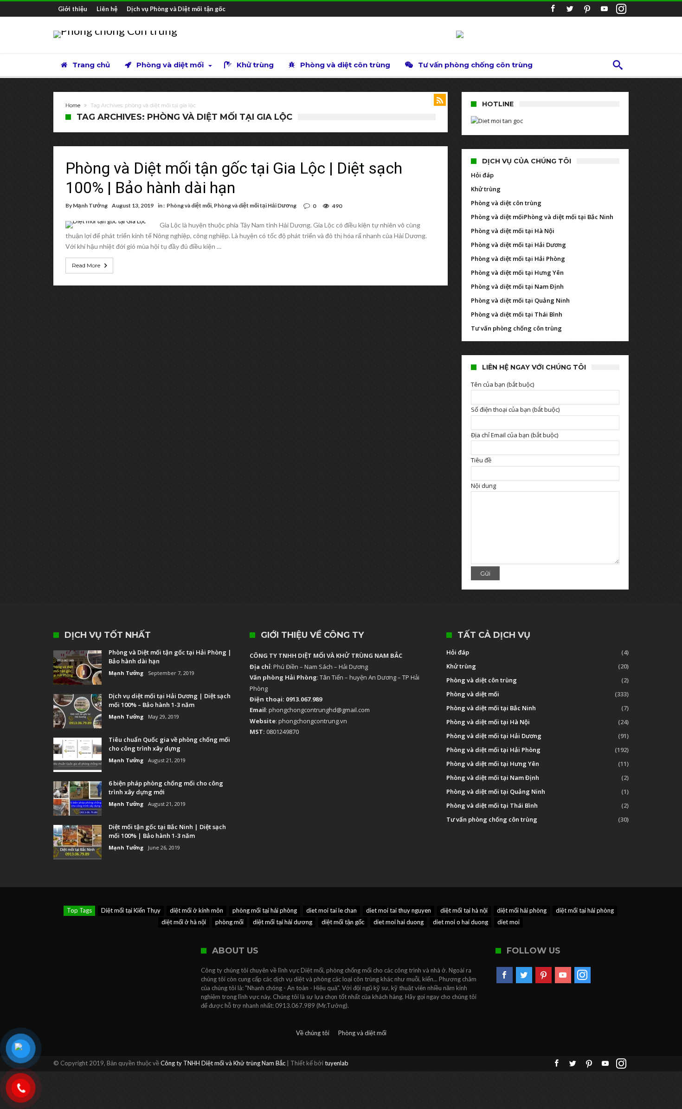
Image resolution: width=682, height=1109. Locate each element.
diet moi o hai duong (460, 922)
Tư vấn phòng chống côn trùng (516, 328)
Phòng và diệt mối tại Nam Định (517, 286)
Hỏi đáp (482, 175)
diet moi (508, 922)
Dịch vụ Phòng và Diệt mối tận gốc (176, 9)
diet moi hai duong (398, 922)
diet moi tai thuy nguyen (398, 910)
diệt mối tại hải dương (282, 922)
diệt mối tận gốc (343, 922)
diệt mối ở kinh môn (196, 910)
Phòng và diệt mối (189, 205)
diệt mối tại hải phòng (585, 910)
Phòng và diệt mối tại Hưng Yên (517, 272)
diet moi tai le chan (331, 910)
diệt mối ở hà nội (183, 922)
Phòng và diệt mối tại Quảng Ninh (520, 300)
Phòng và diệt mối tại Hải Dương (255, 205)
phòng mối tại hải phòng (264, 910)
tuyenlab (336, 1063)
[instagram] (621, 9)
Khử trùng (486, 189)
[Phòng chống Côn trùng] (115, 30)
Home (72, 105)
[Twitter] (569, 9)
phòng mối (229, 922)
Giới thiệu (72, 9)
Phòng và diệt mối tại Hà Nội (512, 231)
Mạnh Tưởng (90, 205)
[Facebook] (552, 9)
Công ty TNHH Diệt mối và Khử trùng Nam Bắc (223, 1063)
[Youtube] (604, 9)
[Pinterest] (586, 9)
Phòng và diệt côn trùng (506, 203)
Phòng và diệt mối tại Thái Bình (516, 314)
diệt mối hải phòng (522, 910)
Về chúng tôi (312, 1033)
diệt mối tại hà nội (464, 910)
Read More (86, 265)
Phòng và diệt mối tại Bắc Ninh (568, 217)
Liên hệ (107, 9)
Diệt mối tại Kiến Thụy (131, 910)
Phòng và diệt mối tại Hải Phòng (518, 258)
